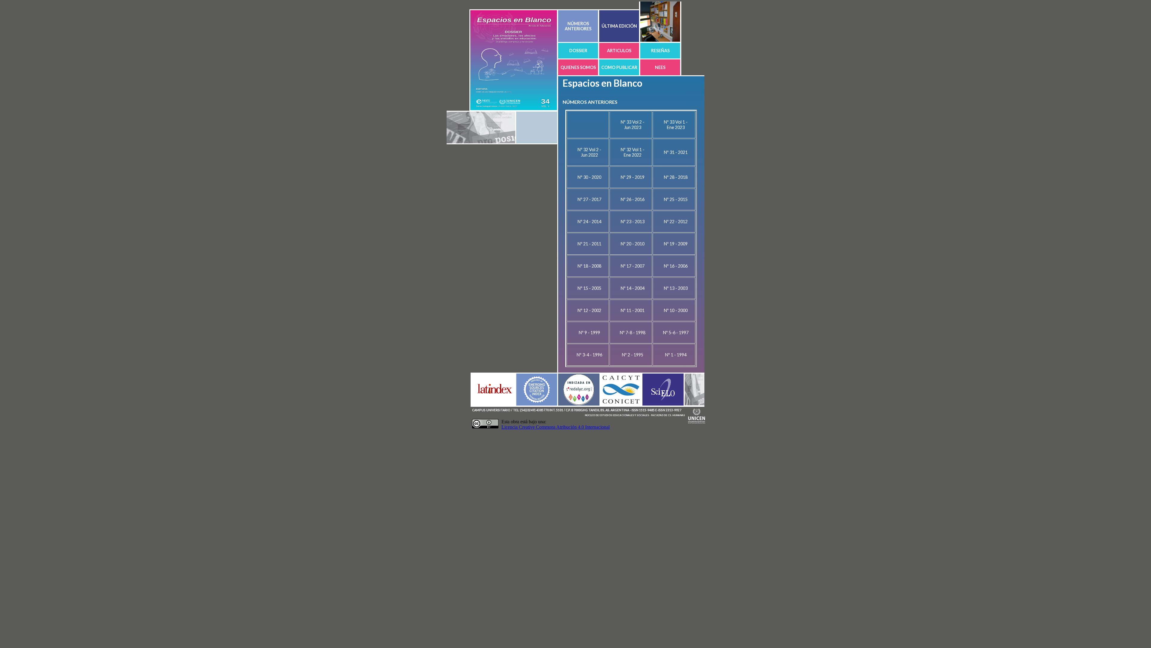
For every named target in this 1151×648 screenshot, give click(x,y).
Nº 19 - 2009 (676, 243)
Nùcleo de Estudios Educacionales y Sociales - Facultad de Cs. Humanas (635, 415)
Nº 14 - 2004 (632, 288)
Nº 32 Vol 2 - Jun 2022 (589, 152)
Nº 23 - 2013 (632, 221)
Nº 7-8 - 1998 (632, 332)
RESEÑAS (660, 50)
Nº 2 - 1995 (632, 354)
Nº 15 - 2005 (589, 288)
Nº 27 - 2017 (589, 199)
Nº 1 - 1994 (675, 354)
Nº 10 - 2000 (676, 310)
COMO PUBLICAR (619, 67)
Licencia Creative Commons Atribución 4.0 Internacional (555, 427)
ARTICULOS (619, 50)
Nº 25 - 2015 (676, 199)
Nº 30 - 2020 (589, 177)
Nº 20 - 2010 (632, 243)
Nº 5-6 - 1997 (676, 332)
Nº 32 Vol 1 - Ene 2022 (632, 152)
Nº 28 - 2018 (676, 177)
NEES (660, 67)
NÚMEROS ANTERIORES (578, 26)
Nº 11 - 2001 (632, 310)
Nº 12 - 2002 (589, 310)
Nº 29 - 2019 (632, 177)
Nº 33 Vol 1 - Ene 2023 (676, 124)
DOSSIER (578, 50)
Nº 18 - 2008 (589, 265)
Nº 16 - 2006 (676, 265)
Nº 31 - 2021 (676, 152)
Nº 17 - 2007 (632, 265)
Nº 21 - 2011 (589, 243)
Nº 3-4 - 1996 (589, 354)
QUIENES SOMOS (578, 67)
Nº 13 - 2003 (676, 288)
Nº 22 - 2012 (676, 221)
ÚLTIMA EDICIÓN (619, 25)
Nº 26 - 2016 (632, 199)
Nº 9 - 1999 (589, 332)
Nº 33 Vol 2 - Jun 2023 (632, 124)
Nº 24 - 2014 (589, 221)
